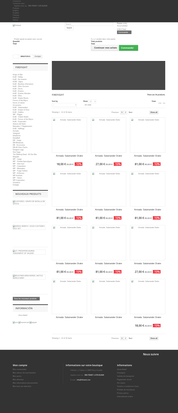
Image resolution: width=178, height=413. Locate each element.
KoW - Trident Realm (21, 117)
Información (24, 308)
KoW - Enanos (18, 91)
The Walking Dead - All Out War (25, 154)
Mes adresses (18, 380)
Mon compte (20, 365)
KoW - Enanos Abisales (22, 93)
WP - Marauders (19, 168)
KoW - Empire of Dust (21, 110)
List (164, 103)
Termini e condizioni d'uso (128, 386)
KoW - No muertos (20, 79)
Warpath (16, 157)
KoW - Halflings (18, 129)
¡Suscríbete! (22, 315)
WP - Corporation (19, 166)
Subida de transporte (125, 376)
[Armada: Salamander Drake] (69, 135)
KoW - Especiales (19, 122)
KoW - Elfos (17, 96)
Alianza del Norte (19, 124)
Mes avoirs (17, 376)
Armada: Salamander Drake (69, 156)
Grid (159, 103)
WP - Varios (17, 178)
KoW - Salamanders (20, 107)
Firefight (16, 185)
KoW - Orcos (18, 89)
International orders (125, 396)
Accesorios (17, 105)
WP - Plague (17, 114)
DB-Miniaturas (18, 143)
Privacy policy (122, 393)
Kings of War (18, 75)
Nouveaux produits (28, 193)
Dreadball (16, 138)
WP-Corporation (19, 180)
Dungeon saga (18, 150)
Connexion (17, 1)
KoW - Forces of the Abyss (23, 119)
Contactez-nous (19, 3)
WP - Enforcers (18, 173)
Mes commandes (19, 369)
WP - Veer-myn (18, 164)
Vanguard (16, 133)
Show (85, 101)
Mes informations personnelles (25, 383)
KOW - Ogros (18, 82)
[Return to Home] (15, 56)
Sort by (55, 101)
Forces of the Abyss (20, 100)
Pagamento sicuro (124, 380)
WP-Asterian (17, 175)
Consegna (121, 373)
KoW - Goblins (18, 112)
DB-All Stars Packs (20, 147)
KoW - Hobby (18, 77)
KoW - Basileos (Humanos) (23, 84)
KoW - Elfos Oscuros (21, 86)
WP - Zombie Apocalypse (22, 161)
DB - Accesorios (19, 145)
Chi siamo (121, 383)
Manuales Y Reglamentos (22, 126)
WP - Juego (17, 159)
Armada (16, 131)
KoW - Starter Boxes (20, 98)
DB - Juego (17, 140)
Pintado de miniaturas (126, 390)
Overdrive (16, 182)
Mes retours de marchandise (24, 373)
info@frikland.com (83, 380)
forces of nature (19, 103)
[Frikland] (37, 29)
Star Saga (16, 152)
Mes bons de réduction (22, 386)
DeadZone (16, 136)
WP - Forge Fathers (20, 171)
